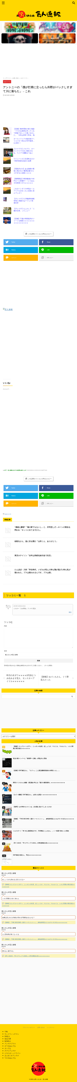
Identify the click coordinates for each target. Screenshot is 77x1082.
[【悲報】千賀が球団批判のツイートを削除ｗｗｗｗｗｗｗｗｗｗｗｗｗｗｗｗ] (8, 221)
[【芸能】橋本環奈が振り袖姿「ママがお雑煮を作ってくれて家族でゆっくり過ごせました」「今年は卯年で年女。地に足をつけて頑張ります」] (8, 132)
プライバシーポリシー (29, 1027)
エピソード (8, 514)
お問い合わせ (41, 1027)
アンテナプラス (10, 1043)
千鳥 (6, 1031)
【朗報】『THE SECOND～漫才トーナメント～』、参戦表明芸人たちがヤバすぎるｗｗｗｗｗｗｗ (43, 820)
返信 (70, 612)
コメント (38, 626)
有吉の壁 (8, 1039)
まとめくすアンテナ (12, 1055)
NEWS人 (8, 1041)
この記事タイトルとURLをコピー (39, 234)
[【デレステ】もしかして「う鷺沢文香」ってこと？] (8, 211)
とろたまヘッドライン (13, 1053)
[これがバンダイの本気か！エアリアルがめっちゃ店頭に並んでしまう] (8, 192)
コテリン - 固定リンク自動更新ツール (4, 128)
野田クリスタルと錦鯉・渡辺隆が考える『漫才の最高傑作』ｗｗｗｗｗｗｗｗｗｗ (39, 782)
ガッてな (8, 1048)
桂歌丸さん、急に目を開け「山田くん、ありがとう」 (36, 541)
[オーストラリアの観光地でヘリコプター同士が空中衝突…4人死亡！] (8, 142)
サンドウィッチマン (12, 1034)
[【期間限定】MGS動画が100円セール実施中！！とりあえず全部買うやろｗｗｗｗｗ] (8, 182)
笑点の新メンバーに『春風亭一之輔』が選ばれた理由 (30, 758)
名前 (5, 651)
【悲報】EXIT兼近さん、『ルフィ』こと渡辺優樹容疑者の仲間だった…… (36, 770)
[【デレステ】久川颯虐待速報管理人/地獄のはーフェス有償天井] (8, 202)
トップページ (50, 1027)
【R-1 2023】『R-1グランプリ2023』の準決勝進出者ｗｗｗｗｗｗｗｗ (35, 843)
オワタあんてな (10, 1046)
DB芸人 (7, 1036)
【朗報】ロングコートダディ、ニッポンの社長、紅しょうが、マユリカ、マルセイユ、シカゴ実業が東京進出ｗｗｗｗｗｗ (43, 747)
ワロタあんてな (10, 1058)
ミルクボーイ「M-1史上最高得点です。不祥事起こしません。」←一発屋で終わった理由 (41, 831)
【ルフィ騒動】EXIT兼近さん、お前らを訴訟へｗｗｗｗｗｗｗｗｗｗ (35, 795)
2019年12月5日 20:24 (19, 606)
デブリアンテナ (10, 1051)
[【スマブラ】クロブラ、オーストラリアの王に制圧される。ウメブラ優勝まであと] (8, 152)
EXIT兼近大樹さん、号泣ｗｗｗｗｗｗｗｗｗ (27, 855)
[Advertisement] (38, 61)
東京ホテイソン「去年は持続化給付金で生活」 (33, 555)
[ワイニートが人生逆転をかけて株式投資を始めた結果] (8, 162)
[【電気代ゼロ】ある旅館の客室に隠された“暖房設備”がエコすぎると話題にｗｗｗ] (8, 172)
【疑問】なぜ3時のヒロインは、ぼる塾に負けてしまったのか (32, 807)
